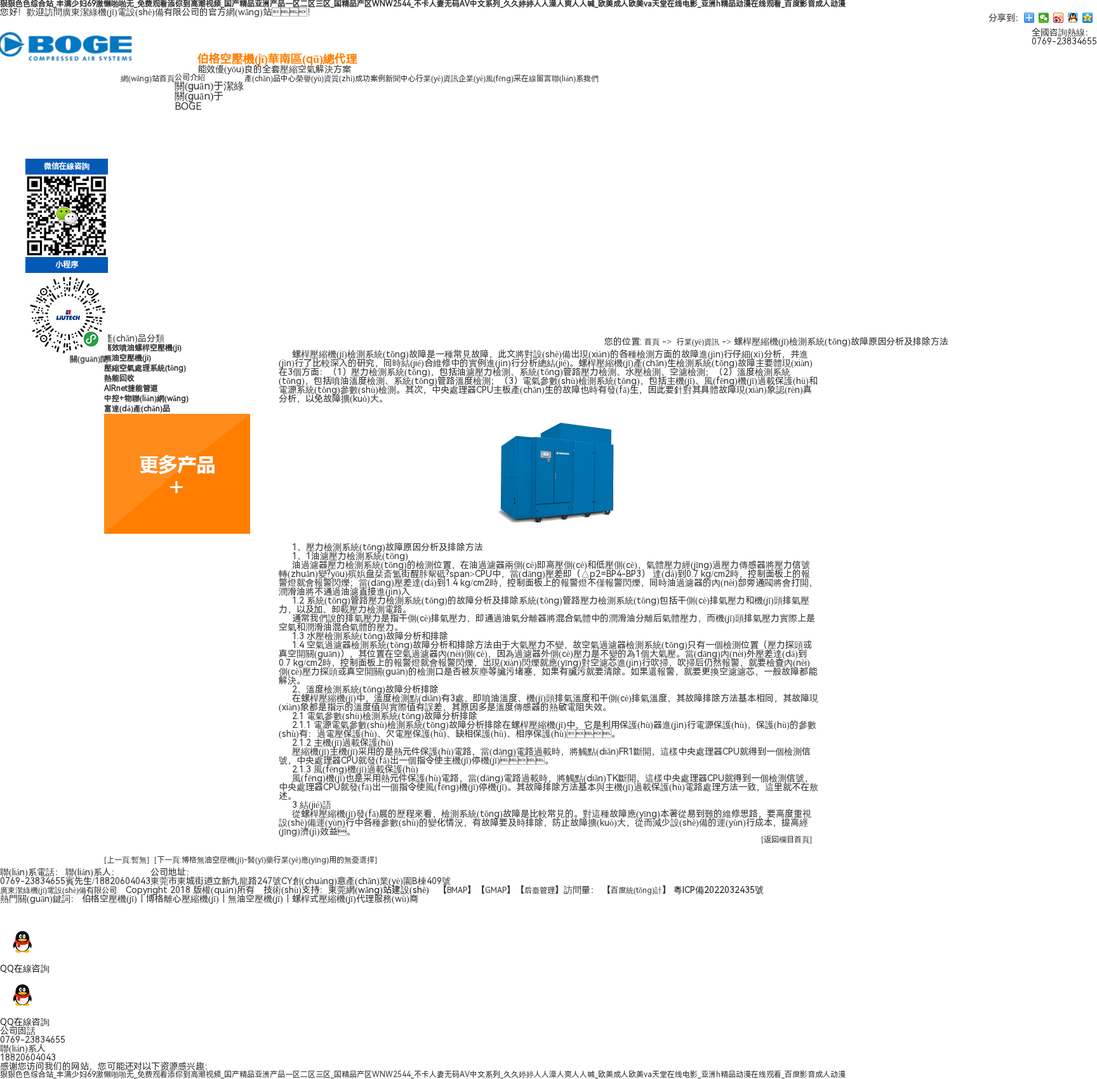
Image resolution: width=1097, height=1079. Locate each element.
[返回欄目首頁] (786, 839)
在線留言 (536, 78)
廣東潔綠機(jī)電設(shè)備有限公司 (58, 890)
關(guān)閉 (89, 359)
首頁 (652, 342)
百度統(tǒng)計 (636, 890)
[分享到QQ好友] (1073, 18)
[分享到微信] (1044, 18)
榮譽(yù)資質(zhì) (325, 78)
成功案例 (370, 78)
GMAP (496, 890)
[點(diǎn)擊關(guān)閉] (1, 915)
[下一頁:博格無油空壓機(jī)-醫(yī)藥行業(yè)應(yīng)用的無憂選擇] (265, 860)
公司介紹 (190, 77)
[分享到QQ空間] (1087, 18)
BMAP (457, 890)
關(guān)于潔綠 (209, 86)
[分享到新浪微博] (1058, 18)
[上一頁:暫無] (126, 860)
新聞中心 (400, 78)
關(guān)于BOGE (199, 101)
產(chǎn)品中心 (270, 78)
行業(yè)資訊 (437, 78)
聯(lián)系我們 (575, 78)
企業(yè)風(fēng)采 (489, 78)
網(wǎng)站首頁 (148, 78)
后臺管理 (539, 890)
